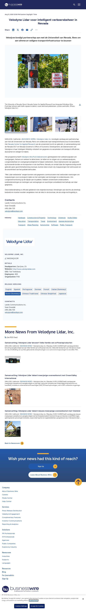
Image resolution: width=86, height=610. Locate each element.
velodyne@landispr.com (14, 211)
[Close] (83, 599)
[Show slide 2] (41, 124)
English (8, 289)
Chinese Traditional (30, 294)
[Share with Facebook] (22, 30)
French (46, 289)
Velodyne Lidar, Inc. (44, 139)
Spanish (17, 289)
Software (54, 225)
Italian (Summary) (59, 289)
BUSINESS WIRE (28, 139)
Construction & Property (36, 218)
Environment (52, 221)
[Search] (74, 5)
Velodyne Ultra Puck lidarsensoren (34, 157)
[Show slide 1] (16, 124)
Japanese (62, 294)
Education (22, 221)
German (38, 289)
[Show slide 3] (66, 124)
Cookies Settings (21, 606)
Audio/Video (72, 218)
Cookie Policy (33, 600)
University (62, 218)
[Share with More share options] (36, 30)
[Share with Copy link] (31, 30)
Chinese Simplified (48, 294)
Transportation (33, 221)
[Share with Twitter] (18, 30)
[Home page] (13, 4)
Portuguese (27, 289)
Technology (51, 218)
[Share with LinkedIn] (13, 30)
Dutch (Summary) (13, 294)
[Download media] (80, 104)
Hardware (21, 218)
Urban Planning (32, 225)
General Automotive (66, 221)
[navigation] (79, 5)
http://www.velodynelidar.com (24, 269)
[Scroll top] (78, 482)
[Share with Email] (27, 30)
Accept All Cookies (37, 606)
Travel (43, 221)
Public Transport (66, 225)
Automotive (44, 225)
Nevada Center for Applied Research (21, 144)
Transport (21, 225)
